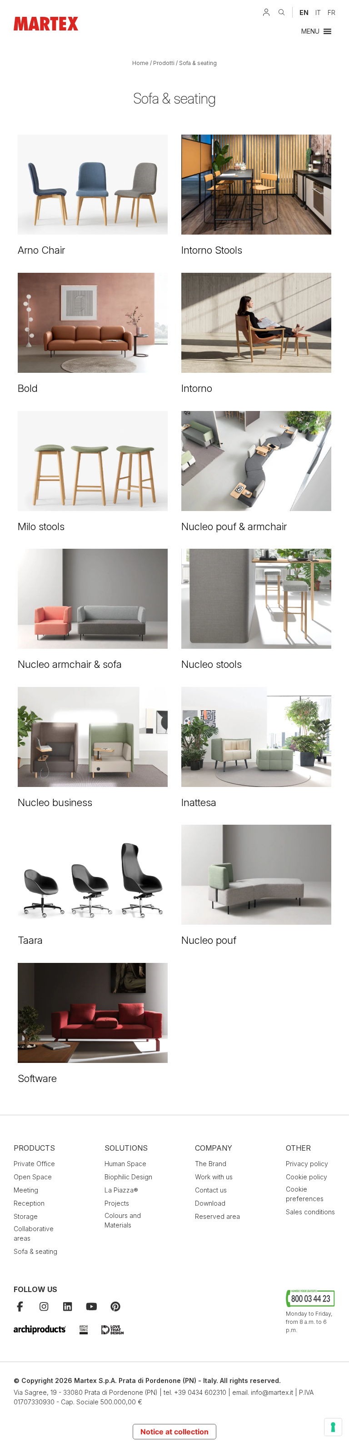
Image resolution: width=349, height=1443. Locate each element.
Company (213, 1147)
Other (298, 1147)
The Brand (210, 1163)
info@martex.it (272, 1392)
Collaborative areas (34, 1233)
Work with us (214, 1177)
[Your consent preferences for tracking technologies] (333, 1427)
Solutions (126, 1147)
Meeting (26, 1190)
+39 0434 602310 (200, 1392)
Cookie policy (306, 1177)
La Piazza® (121, 1190)
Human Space (125, 1163)
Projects (117, 1203)
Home (140, 63)
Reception (29, 1203)
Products (34, 1147)
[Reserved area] (266, 12)
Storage (26, 1216)
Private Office (34, 1163)
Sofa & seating (35, 1251)
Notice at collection (174, 1431)
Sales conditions (310, 1212)
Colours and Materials (123, 1220)
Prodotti (163, 63)
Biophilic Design (128, 1177)
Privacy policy (307, 1163)
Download (210, 1203)
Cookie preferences (305, 1193)
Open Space (33, 1177)
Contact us (211, 1190)
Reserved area (217, 1216)
